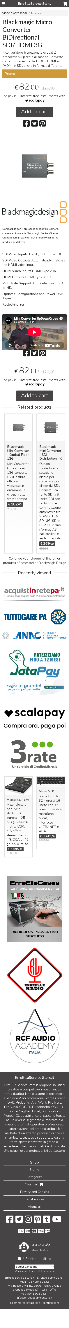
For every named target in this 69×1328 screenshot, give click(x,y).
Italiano (45, 1259)
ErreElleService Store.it (35, 3)
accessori (28, 563)
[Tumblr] (46, 1221)
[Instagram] (28, 1221)
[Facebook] (9, 1221)
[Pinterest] (37, 1221)
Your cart (32, 1184)
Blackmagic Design (52, 563)
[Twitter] (19, 1221)
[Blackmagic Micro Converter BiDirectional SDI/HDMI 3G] (34, 166)
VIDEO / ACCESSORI (14, 13)
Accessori (36, 13)
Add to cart (34, 111)
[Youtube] (57, 1221)
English (31, 1259)
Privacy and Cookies (34, 1192)
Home (34, 1169)
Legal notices (34, 1199)
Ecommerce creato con (34, 1303)
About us (34, 1207)
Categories (34, 1177)
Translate (47, 1271)
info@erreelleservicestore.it (34, 1298)
